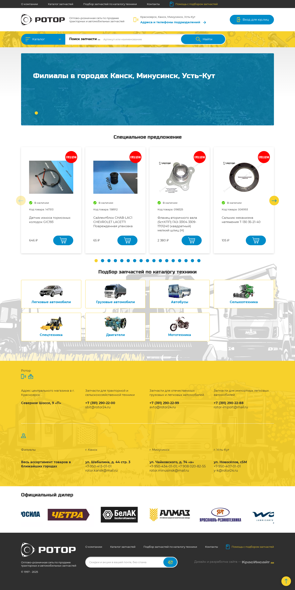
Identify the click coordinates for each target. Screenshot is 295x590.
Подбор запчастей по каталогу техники (110, 4)
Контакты (153, 4)
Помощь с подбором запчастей (196, 4)
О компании (29, 4)
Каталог (38, 39)
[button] (36, 113)
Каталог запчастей (60, 4)
